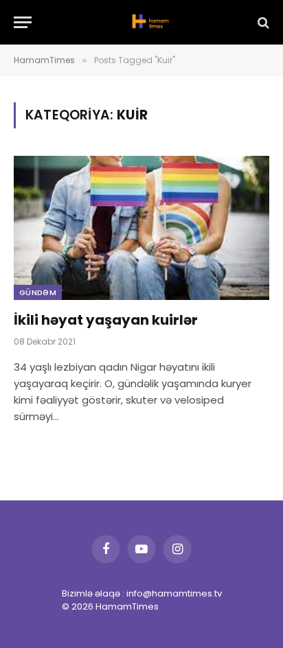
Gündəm (37, 292)
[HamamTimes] (148, 22)
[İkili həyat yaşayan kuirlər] (141, 227)
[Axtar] (262, 22)
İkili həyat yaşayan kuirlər (106, 319)
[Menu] (23, 22)
